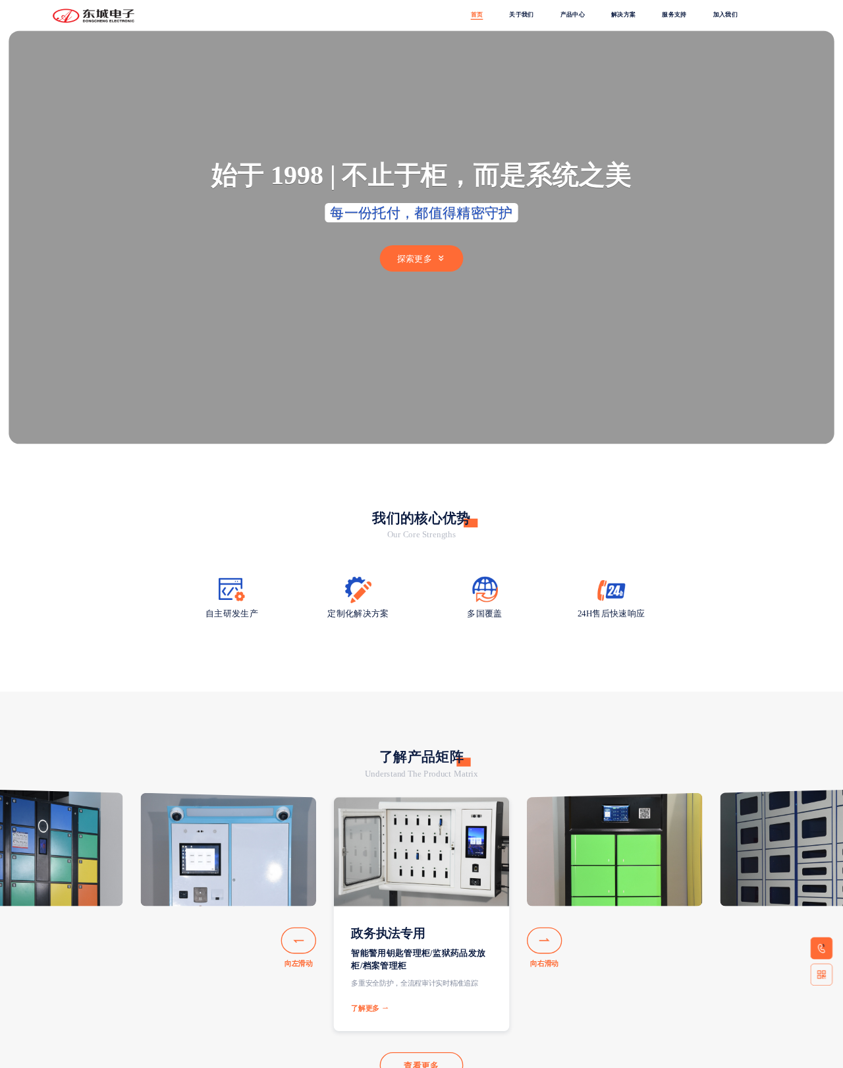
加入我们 (725, 14)
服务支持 (674, 14)
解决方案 (623, 14)
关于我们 (521, 14)
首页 (477, 14)
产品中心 (572, 14)
